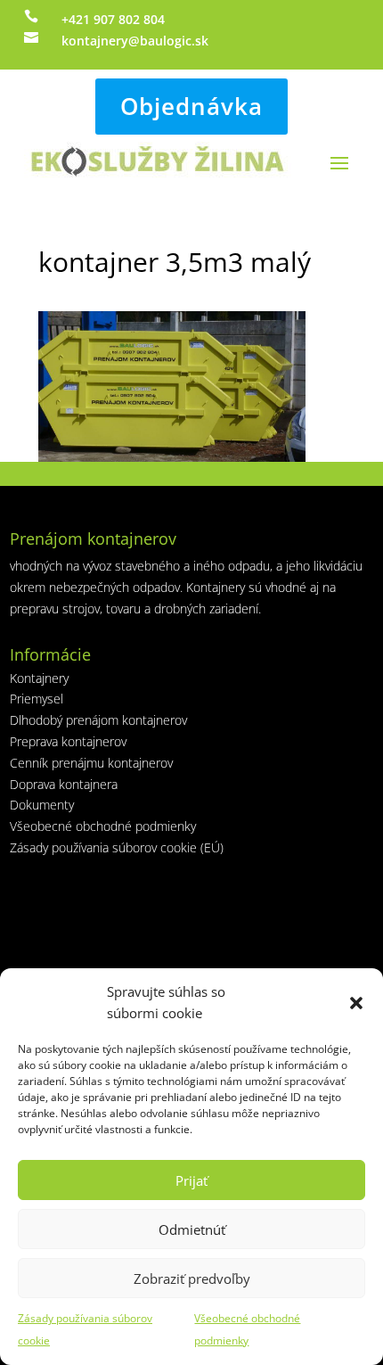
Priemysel (36, 698)
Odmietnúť (192, 1229)
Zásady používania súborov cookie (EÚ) (117, 847)
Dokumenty (42, 804)
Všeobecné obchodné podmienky (103, 826)
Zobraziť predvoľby (192, 1278)
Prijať (191, 1180)
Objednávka (191, 106)
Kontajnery (39, 678)
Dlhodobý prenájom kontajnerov (98, 719)
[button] (356, 1003)
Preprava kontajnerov (68, 741)
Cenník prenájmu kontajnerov (91, 762)
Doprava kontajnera (64, 784)
